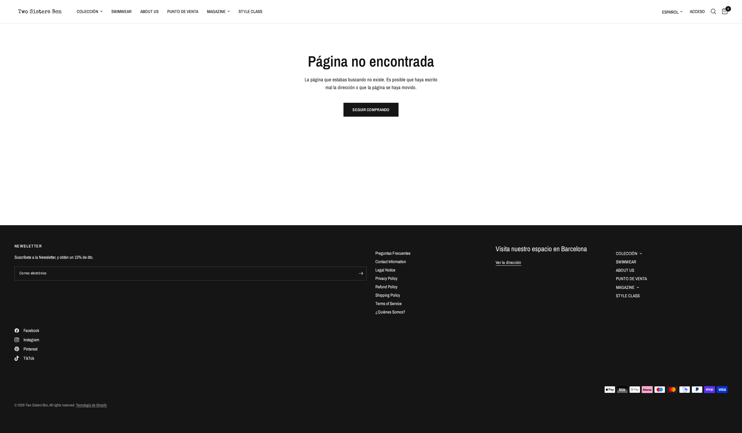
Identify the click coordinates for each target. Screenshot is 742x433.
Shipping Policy (387, 295)
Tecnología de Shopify (91, 405)
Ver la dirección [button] (508, 262)
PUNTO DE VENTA (182, 11)
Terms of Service (388, 303)
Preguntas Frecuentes (392, 253)
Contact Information (390, 261)
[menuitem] (89, 11)
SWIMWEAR (121, 11)
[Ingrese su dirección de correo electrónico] (361, 273)
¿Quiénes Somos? (390, 312)
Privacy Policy (386, 278)
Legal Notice (385, 270)
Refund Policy (386, 287)
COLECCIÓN (87, 11)
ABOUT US (149, 11)
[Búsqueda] (713, 11)
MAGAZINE (216, 11)
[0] (723, 11)
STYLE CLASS (250, 11)
